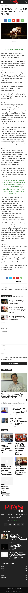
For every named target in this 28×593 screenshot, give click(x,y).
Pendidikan (3, 577)
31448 (26, 16)
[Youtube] (22, 524)
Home (2, 5)
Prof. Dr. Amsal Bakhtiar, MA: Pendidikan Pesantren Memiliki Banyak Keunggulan (18, 422)
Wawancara (3, 391)
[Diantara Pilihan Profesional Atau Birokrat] (4, 547)
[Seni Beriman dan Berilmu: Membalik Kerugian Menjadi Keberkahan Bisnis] (4, 317)
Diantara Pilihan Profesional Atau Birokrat (16, 546)
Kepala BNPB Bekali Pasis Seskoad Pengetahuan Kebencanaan (6, 470)
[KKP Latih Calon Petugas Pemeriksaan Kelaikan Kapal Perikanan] (21, 461)
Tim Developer (17, 588)
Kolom (6, 5)
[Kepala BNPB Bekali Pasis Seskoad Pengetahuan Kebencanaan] (7, 461)
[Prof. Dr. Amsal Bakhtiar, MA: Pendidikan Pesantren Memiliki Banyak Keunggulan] (4, 420)
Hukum (2, 579)
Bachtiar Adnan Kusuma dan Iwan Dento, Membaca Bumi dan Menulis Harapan (18, 301)
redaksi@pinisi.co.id (17, 520)
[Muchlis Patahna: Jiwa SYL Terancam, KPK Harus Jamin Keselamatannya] (4, 554)
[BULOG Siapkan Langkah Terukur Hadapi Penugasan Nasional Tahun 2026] (7, 437)
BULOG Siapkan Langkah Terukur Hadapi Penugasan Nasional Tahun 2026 (7, 447)
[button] (26, 2)
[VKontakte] (18, 524)
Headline (3, 571)
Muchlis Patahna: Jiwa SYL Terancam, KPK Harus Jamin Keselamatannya (17, 555)
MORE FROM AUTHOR (18, 296)
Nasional (3, 441)
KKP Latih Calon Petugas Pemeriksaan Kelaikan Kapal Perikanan (20, 470)
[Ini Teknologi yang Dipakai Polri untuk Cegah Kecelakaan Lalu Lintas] (7, 481)
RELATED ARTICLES (6, 296)
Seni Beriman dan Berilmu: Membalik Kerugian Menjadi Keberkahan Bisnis (17, 317)
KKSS (2, 573)
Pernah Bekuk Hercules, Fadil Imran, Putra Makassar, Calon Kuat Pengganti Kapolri (18, 537)
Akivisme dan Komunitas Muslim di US (21, 290)
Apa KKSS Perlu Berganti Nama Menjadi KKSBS (7, 290)
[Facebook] (5, 524)
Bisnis (2, 582)
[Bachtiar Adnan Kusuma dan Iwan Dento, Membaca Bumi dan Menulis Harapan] (4, 301)
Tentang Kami (10, 588)
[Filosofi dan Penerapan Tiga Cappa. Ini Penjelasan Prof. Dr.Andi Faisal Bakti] (14, 382)
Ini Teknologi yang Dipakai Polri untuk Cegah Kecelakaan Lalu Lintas (6, 491)
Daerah (2, 568)
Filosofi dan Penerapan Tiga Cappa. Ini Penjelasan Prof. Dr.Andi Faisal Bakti (12, 396)
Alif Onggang (4, 399)
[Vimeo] (14, 524)
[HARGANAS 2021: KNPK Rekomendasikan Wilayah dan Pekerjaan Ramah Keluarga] (21, 437)
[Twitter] (10, 524)
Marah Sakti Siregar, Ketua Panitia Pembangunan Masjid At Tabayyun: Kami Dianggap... (18, 411)
